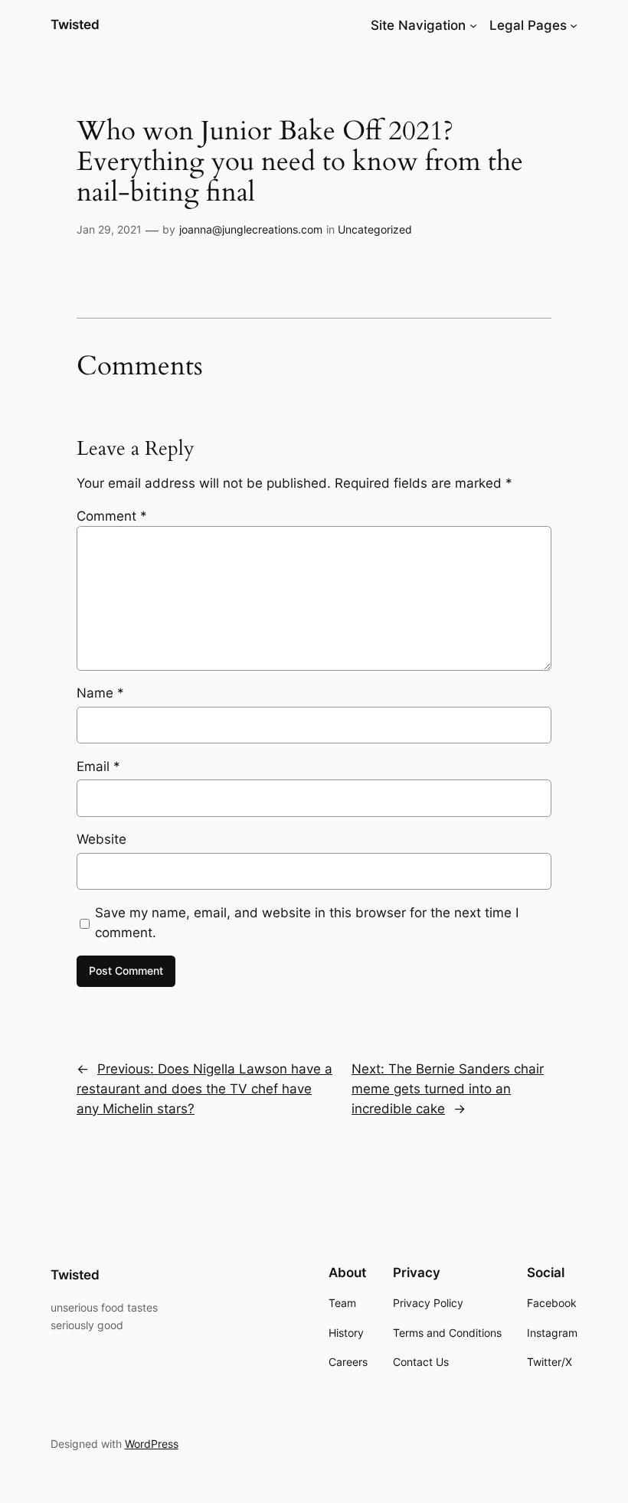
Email (98, 766)
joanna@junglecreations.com (250, 229)
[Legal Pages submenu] (573, 25)
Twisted (75, 24)
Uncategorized (375, 229)
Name (100, 693)
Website (101, 839)
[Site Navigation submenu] (473, 25)
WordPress (151, 1443)
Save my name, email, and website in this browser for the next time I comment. (306, 922)
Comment (112, 516)
